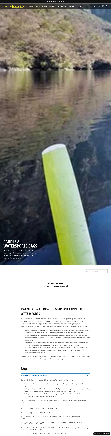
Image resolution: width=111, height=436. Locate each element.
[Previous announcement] (33, 1)
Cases (38, 6)
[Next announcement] (78, 1)
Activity (72, 6)
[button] (38, 6)
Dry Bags (44, 6)
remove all (63, 286)
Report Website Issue (102, 433)
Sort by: (88, 271)
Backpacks (52, 6)
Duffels (60, 6)
